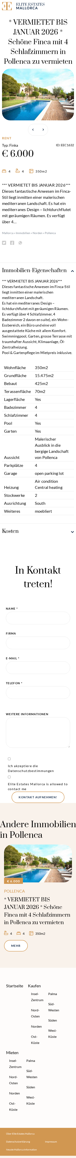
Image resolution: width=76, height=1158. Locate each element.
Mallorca (7, 233)
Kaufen (34, 985)
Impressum (51, 1141)
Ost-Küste (35, 1040)
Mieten (12, 1052)
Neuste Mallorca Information (21, 1149)
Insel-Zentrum (36, 997)
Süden (52, 1020)
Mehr (16, 945)
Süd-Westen (53, 1007)
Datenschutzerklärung (18, 1141)
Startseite (14, 985)
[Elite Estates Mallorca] (19, 7)
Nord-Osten (35, 1013)
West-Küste (52, 1033)
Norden (37, 233)
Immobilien (23, 233)
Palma (52, 994)
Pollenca (50, 233)
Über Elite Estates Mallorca (20, 1133)
